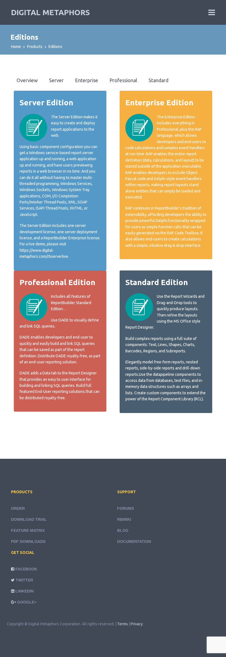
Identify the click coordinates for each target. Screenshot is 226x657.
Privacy (137, 624)
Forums (125, 508)
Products (34, 46)
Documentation (134, 541)
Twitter (24, 580)
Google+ (26, 602)
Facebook (26, 569)
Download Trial (29, 519)
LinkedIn (24, 591)
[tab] (27, 80)
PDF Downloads (28, 541)
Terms (122, 624)
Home (16, 46)
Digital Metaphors (50, 12)
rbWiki (124, 519)
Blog (122, 530)
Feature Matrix (28, 530)
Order (18, 508)
